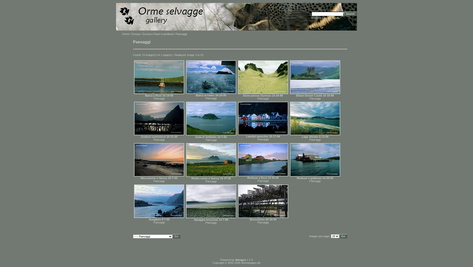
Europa (136, 34)
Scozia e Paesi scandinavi (158, 34)
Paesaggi (159, 98)
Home (125, 34)
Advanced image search (325, 18)
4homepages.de (250, 262)
